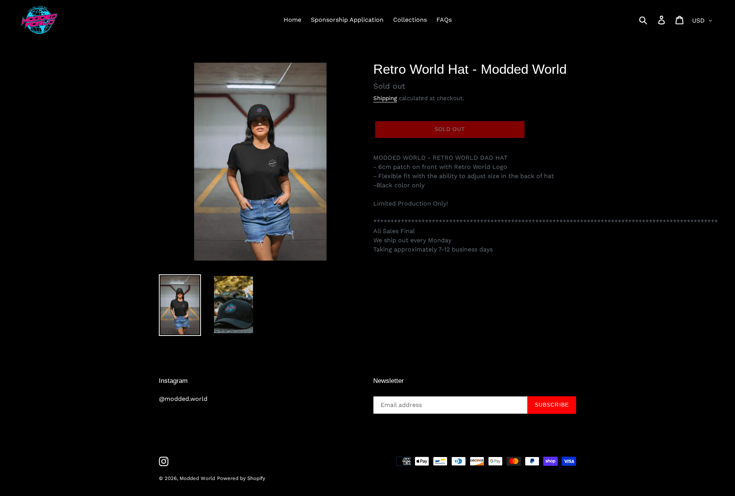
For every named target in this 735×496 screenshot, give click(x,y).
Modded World (197, 478)
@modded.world (183, 398)
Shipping (385, 98)
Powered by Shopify (241, 478)
